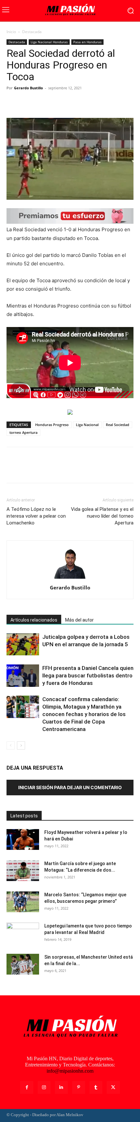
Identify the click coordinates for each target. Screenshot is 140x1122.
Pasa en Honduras (87, 42)
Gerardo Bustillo (28, 87)
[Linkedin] (61, 1087)
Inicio (11, 31)
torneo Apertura (23, 432)
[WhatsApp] (57, 102)
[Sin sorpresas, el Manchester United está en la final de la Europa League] (23, 964)
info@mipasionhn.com (70, 1071)
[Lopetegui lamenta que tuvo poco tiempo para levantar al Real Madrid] (23, 934)
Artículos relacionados (33, 620)
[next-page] (21, 745)
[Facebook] (13, 102)
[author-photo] (70, 578)
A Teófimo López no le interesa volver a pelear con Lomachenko (36, 516)
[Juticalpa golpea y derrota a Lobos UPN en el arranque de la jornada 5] (23, 644)
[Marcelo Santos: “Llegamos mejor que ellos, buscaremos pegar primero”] (23, 902)
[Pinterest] (42, 102)
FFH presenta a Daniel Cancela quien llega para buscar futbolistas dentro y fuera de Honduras (87, 675)
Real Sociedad (117, 424)
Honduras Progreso (52, 424)
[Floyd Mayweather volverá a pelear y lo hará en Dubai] (23, 839)
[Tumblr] (96, 1087)
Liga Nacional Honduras (49, 42)
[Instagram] (44, 1087)
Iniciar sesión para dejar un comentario (70, 787)
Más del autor (79, 620)
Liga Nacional (87, 424)
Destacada (32, 31)
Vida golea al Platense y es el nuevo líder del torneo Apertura (102, 516)
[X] (28, 102)
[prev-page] (11, 745)
